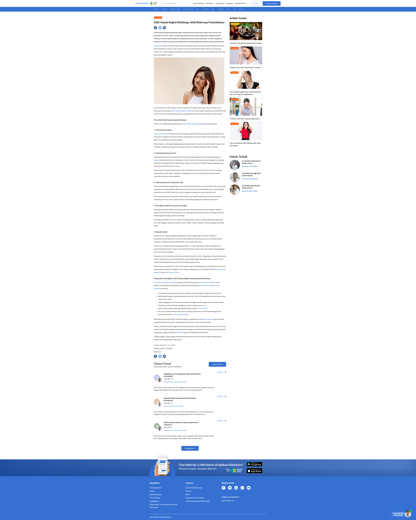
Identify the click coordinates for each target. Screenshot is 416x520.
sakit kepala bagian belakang (182, 111)
